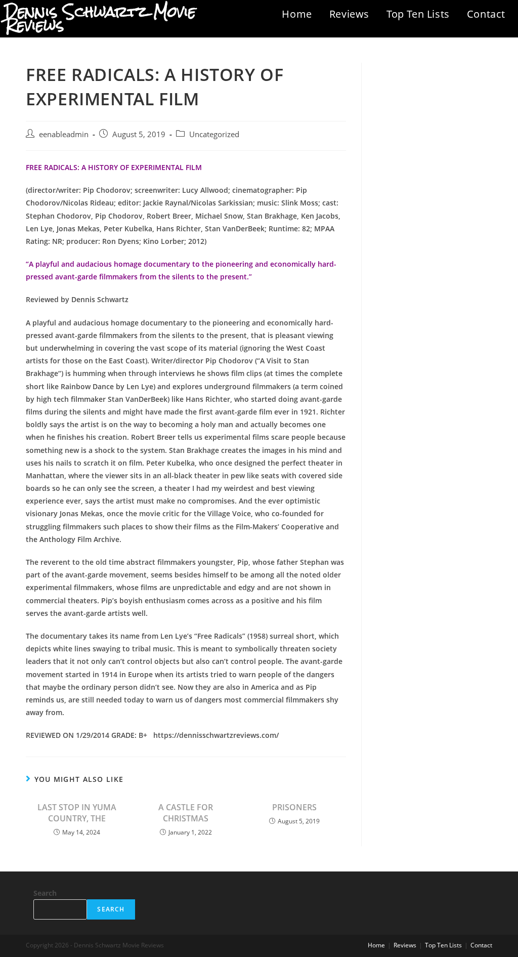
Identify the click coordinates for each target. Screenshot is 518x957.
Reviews (349, 14)
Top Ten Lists (418, 14)
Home (297, 14)
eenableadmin (64, 134)
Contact (486, 14)
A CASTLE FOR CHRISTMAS (185, 813)
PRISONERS (294, 807)
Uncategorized (214, 134)
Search (45, 893)
